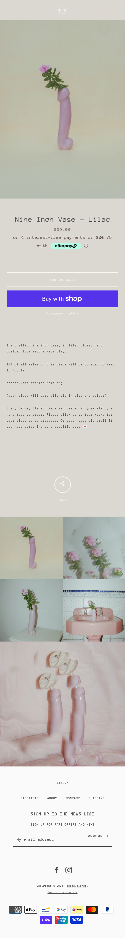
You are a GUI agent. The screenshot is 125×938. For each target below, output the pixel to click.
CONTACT (73, 798)
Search (63, 782)
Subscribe (95, 835)
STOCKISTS (30, 798)
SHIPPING (97, 798)
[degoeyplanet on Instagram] (68, 870)
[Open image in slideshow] (62, 109)
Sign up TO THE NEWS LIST (63, 813)
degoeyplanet (77, 885)
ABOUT (52, 798)
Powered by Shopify (63, 892)
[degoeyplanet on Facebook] (56, 870)
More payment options (62, 313)
